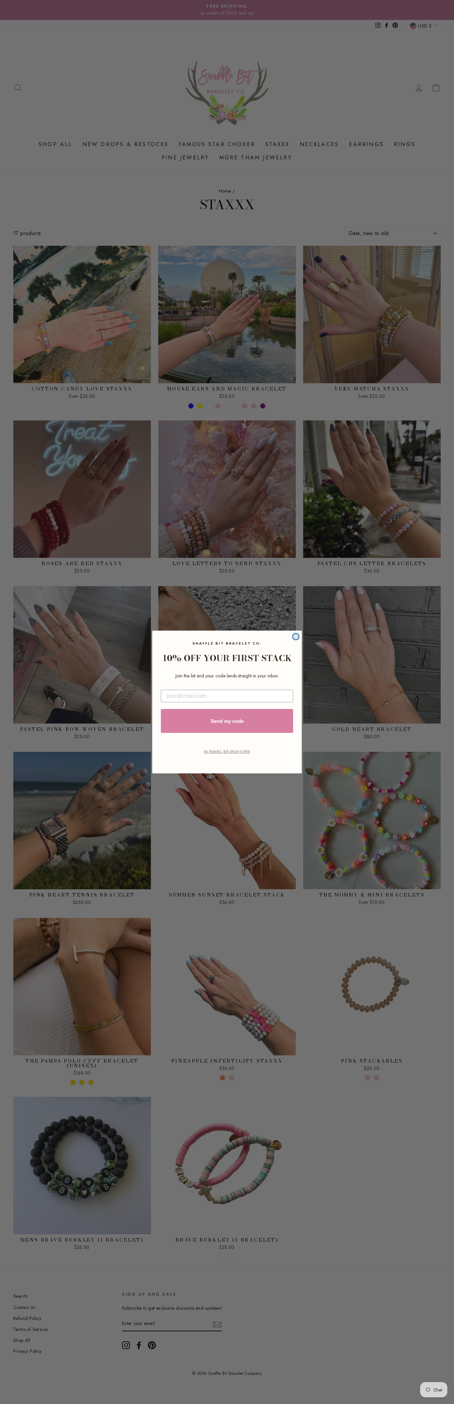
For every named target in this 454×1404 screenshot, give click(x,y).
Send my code (227, 721)
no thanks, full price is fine (227, 751)
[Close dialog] (295, 636)
